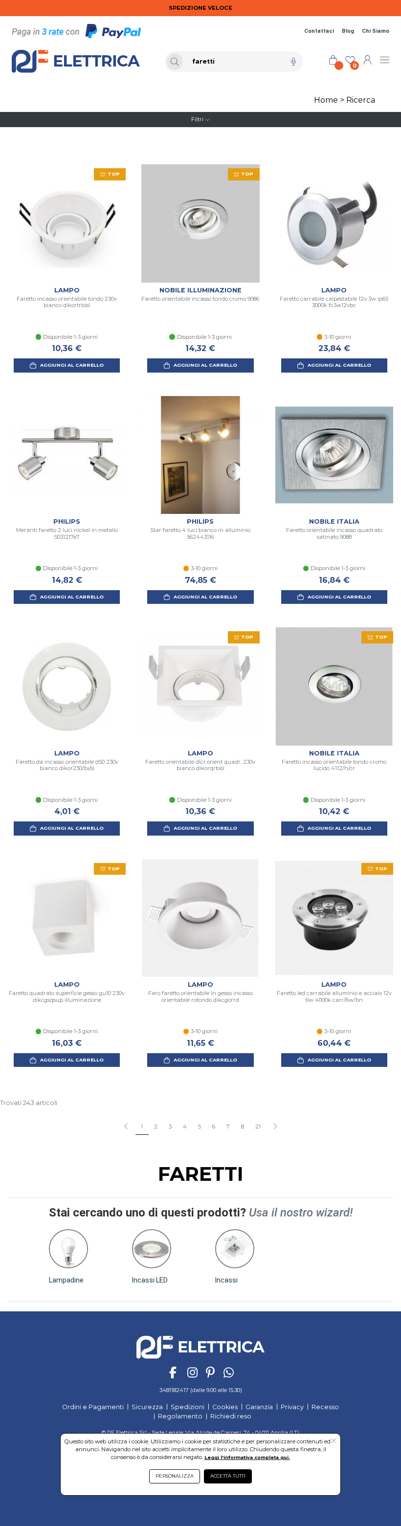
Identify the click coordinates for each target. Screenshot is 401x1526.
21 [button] (258, 1126)
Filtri (197, 119)
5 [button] (199, 1126)
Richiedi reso (230, 1416)
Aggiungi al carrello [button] (72, 365)
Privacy (292, 1407)
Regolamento (180, 1416)
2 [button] (155, 1126)
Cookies (225, 1407)
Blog (348, 31)
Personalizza (175, 1476)
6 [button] (213, 1126)
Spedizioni (187, 1407)
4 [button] (185, 1126)
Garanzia (259, 1407)
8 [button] (242, 1126)
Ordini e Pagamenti (93, 1407)
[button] (275, 1127)
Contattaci (319, 31)
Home (326, 100)
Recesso (325, 1407)
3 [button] (170, 1126)
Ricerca (360, 100)
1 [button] (142, 1126)
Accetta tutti (227, 1476)
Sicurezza (147, 1407)
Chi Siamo (375, 31)
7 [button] (228, 1126)
